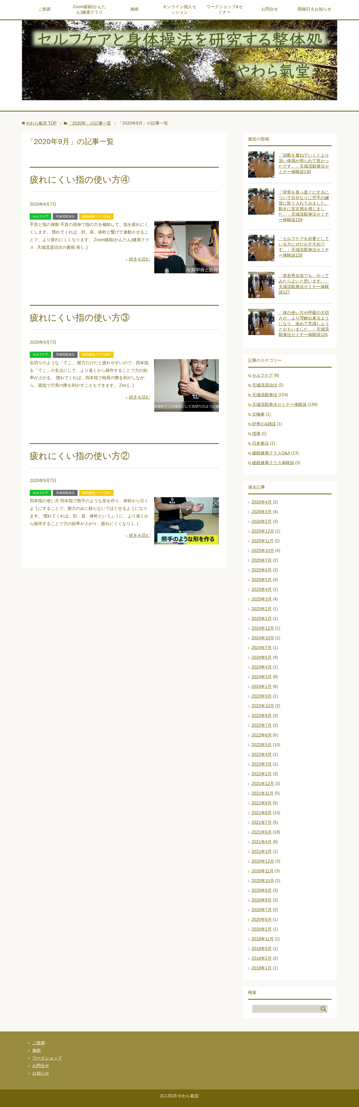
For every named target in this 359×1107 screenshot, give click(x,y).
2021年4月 (262, 842)
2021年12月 (263, 783)
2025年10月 (263, 550)
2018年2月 (262, 958)
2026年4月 (262, 502)
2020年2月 (262, 929)
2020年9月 (262, 890)
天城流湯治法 (264, 385)
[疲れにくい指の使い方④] (186, 269)
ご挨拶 (44, 9)
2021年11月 (263, 793)
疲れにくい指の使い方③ (80, 317)
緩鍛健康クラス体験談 (273, 462)
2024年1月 (262, 686)
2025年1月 (262, 618)
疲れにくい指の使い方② (80, 456)
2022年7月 (262, 725)
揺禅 (256, 433)
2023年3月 (262, 696)
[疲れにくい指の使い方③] (186, 407)
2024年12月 (263, 628)
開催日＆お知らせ (314, 9)
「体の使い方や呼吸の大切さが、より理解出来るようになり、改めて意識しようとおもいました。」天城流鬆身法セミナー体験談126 (304, 323)
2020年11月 (263, 871)
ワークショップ (47, 1058)
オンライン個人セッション (179, 9)
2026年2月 (262, 521)
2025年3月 (262, 599)
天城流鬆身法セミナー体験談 (279, 404)
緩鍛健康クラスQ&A (96, 216)
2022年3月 (262, 764)
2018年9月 (262, 948)
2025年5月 (262, 580)
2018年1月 (262, 968)
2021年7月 (262, 822)
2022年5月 (262, 745)
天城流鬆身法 (65, 216)
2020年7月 (262, 910)
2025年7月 (262, 560)
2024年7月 (262, 647)
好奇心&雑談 (264, 424)
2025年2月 (262, 609)
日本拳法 (260, 443)
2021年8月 (262, 813)
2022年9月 (262, 715)
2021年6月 (262, 832)
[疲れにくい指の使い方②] (186, 540)
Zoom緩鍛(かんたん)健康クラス (89, 9)
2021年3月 (262, 851)
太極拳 (258, 414)
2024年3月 (262, 677)
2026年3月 (262, 512)
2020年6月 (262, 919)
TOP (41, 123)
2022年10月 (263, 706)
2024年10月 (263, 638)
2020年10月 (263, 880)
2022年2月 (262, 774)
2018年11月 (263, 939)
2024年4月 (262, 667)
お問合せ (269, 9)
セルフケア (40, 216)
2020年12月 (263, 861)
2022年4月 (262, 754)
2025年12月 (263, 531)
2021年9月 (262, 803)
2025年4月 (262, 589)
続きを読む (139, 259)
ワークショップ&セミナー (224, 9)
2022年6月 (262, 735)
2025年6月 (262, 570)
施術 (134, 9)
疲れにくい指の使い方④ (80, 179)
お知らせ (40, 1073)
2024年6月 (262, 657)
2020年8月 (262, 900)
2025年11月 (263, 541)
